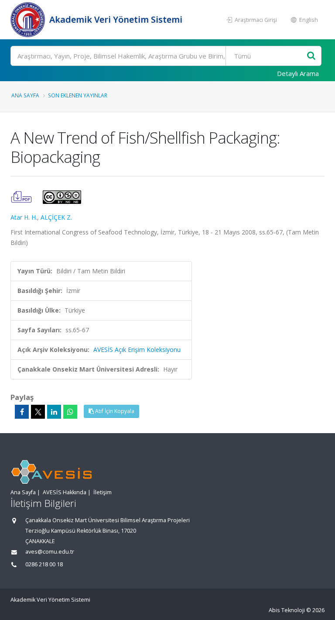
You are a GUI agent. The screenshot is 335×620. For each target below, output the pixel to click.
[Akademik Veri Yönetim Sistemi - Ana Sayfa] (28, 19)
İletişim (102, 492)
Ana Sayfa (25, 95)
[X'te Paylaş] (38, 412)
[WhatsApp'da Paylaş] (70, 412)
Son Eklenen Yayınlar (77, 95)
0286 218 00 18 (44, 564)
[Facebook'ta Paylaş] (22, 412)
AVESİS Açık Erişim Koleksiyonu (137, 349)
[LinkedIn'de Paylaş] (54, 412)
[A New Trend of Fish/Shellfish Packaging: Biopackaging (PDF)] (22, 196)
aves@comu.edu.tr (49, 551)
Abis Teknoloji (287, 610)
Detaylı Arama (298, 73)
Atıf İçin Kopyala (114, 411)
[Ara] (311, 56)
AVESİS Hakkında (64, 492)
